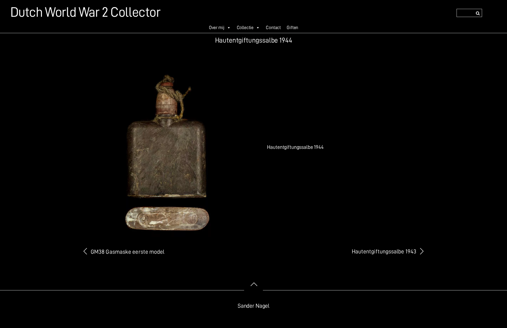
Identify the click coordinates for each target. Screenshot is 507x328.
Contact (273, 27)
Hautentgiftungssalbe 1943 (384, 251)
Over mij (216, 27)
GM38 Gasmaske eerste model (128, 252)
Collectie (245, 27)
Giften (292, 27)
